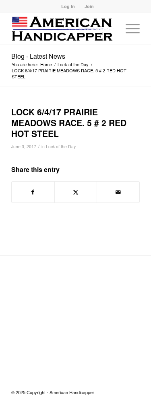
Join (89, 6)
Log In (68, 6)
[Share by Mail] (118, 192)
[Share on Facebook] (33, 192)
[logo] (62, 28)
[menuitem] (68, 6)
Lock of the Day (61, 146)
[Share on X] (76, 192)
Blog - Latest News (38, 56)
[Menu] (129, 28)
